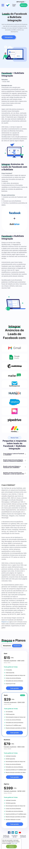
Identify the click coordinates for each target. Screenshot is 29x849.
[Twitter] (16, 832)
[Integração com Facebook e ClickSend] (14, 411)
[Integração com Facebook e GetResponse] (14, 384)
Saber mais (14, 843)
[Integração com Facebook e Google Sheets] (14, 357)
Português (21, 1)
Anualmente (17, 645)
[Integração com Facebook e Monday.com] (14, 429)
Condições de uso (15, 836)
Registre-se (5, 622)
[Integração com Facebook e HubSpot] (14, 393)
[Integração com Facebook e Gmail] (14, 348)
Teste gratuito (14, 688)
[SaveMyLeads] (8, 5)
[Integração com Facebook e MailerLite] (14, 375)
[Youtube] (20, 832)
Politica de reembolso (23, 836)
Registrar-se (24, 5)
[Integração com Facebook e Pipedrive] (14, 420)
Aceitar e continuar (11, 846)
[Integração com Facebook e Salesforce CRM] (14, 402)
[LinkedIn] (13, 832)
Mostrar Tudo (14, 437)
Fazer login (14, 5)
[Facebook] (9, 832)
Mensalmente (7, 645)
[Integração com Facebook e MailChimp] (14, 366)
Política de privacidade (6, 836)
